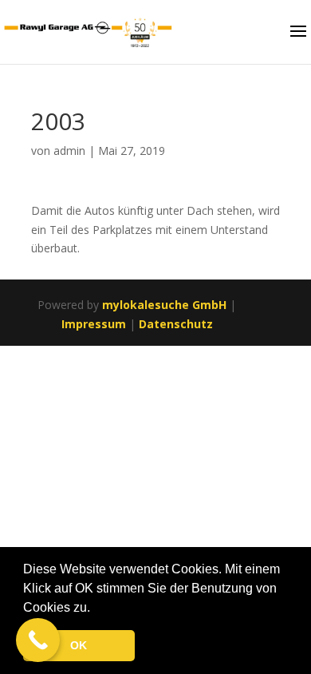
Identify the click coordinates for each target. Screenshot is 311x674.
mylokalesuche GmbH (164, 304)
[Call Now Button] (38, 640)
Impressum (93, 323)
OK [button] (78, 645)
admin (69, 150)
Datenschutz (176, 323)
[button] (95, 608)
